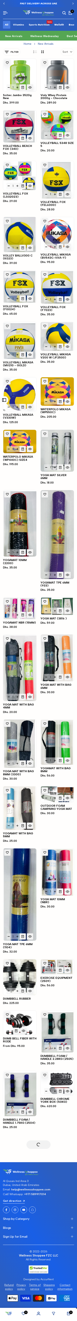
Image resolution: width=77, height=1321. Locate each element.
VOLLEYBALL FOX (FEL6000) (53, 204)
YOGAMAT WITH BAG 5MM (18, 835)
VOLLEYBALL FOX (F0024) (15, 308)
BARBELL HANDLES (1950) (16, 1161)
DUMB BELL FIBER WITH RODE (20, 1040)
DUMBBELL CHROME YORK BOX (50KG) (54, 1100)
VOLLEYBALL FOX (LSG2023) (15, 195)
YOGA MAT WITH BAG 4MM (18, 706)
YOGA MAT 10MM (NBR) (52, 901)
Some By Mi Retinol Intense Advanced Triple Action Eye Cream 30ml (57, 1306)
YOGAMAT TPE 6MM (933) (54, 584)
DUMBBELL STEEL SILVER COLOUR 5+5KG (56, 1159)
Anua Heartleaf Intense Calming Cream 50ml (18, 1307)
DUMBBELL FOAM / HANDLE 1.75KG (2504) (19, 1121)
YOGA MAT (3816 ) (53, 618)
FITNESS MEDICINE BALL (16, 1199)
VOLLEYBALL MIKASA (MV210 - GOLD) (18, 364)
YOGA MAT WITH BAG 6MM (55, 686)
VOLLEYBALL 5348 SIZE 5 (57, 145)
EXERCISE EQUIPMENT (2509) (56, 979)
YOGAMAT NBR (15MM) (19, 622)
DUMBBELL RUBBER (17, 998)
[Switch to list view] (35, 52)
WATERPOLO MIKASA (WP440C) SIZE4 (18, 458)
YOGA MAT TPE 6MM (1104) (18, 946)
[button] (7, 63)
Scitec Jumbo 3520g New (17, 97)
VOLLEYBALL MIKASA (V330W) (18, 416)
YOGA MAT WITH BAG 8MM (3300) (18, 773)
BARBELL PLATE (14, 1241)
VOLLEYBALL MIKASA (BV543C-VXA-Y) (55, 256)
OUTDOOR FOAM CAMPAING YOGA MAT (56, 807)
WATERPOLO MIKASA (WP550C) (55, 411)
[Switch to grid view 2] (42, 52)
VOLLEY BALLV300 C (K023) (18, 257)
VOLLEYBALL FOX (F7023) (53, 309)
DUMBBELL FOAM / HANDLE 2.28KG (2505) (56, 1058)
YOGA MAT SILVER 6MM (53, 477)
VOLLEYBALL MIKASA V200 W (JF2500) (55, 356)
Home (27, 43)
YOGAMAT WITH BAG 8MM (55, 770)
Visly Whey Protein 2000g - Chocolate (53, 97)
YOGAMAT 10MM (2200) (15, 562)
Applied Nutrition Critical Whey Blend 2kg (57, 1255)
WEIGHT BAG (49, 1204)
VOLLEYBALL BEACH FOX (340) (17, 148)
